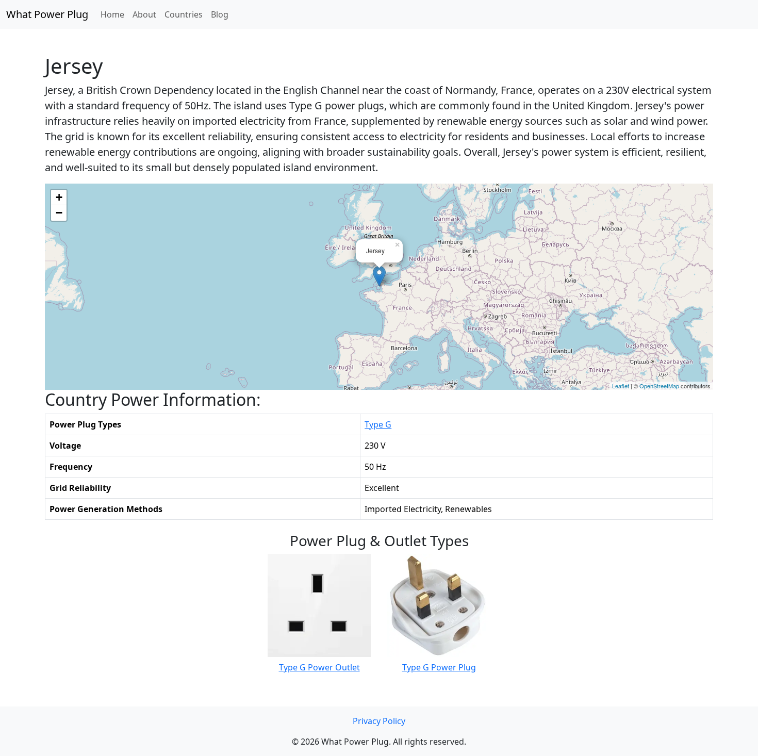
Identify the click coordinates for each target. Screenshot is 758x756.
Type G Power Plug (439, 667)
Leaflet (620, 386)
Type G (378, 424)
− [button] (59, 212)
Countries (183, 14)
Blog (219, 14)
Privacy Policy (379, 721)
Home (112, 14)
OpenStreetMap (659, 386)
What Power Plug (47, 14)
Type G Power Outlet (319, 667)
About (144, 14)
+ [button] (59, 197)
